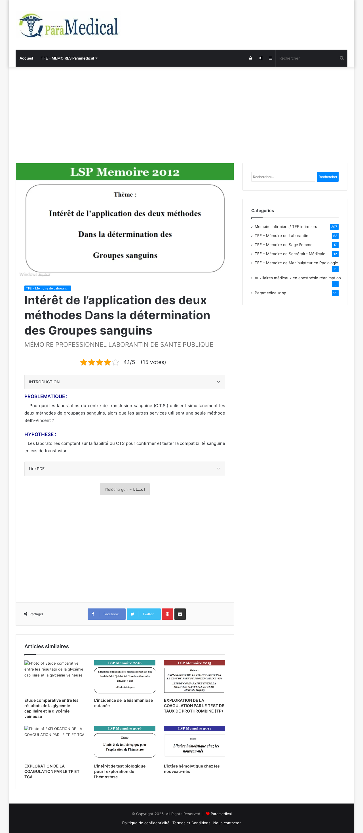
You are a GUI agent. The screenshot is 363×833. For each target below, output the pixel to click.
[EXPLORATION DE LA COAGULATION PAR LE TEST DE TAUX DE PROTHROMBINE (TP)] (194, 677)
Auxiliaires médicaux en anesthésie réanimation (298, 278)
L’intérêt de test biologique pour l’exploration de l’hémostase (119, 771)
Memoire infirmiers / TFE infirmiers (286, 226)
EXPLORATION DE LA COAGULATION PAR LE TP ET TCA (51, 771)
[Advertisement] (181, 115)
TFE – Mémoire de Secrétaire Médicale (290, 253)
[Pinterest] (167, 614)
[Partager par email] (180, 614)
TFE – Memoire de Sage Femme (284, 244)
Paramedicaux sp (270, 293)
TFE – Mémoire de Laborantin (47, 288)
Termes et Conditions (191, 823)
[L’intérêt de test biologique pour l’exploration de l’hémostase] (124, 743)
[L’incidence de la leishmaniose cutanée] (124, 677)
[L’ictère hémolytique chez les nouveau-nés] (194, 743)
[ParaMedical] (68, 24)
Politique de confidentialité (146, 823)
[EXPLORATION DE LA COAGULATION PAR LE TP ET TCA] (55, 743)
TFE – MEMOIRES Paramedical (67, 58)
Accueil (26, 58)
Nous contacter (227, 823)
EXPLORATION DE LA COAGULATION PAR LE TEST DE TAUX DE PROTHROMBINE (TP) (194, 705)
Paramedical (221, 813)
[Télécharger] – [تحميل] (125, 489)
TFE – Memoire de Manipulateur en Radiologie (296, 263)
